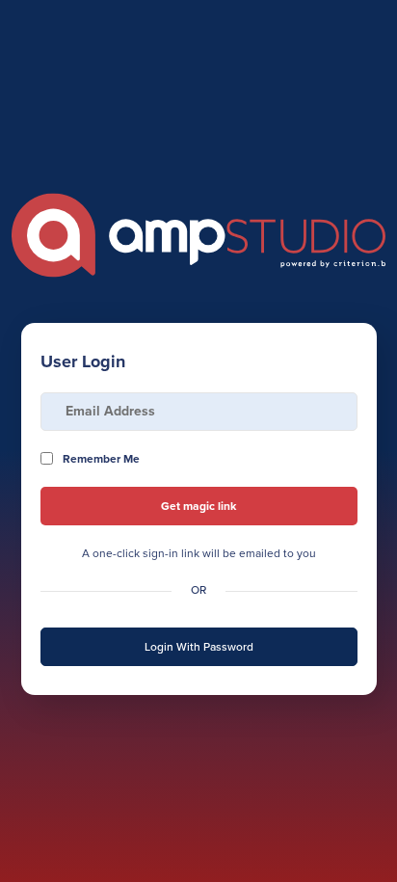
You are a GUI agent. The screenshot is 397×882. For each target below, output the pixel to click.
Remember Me (101, 459)
